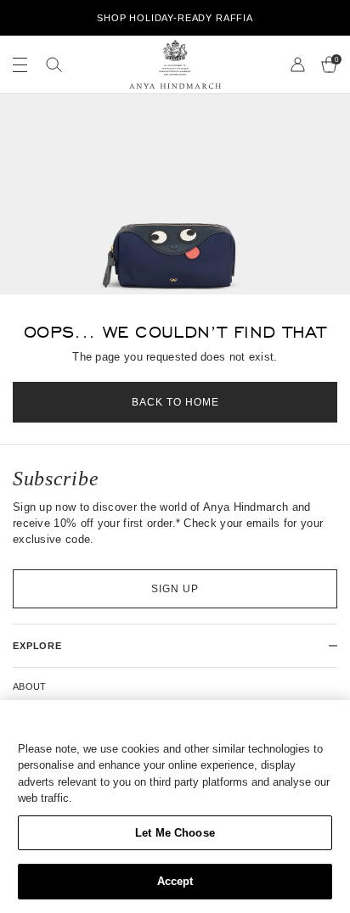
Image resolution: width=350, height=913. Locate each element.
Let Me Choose (175, 832)
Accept (175, 881)
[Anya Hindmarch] (175, 64)
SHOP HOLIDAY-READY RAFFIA (175, 18)
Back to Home (175, 402)
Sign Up (175, 589)
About (30, 686)
